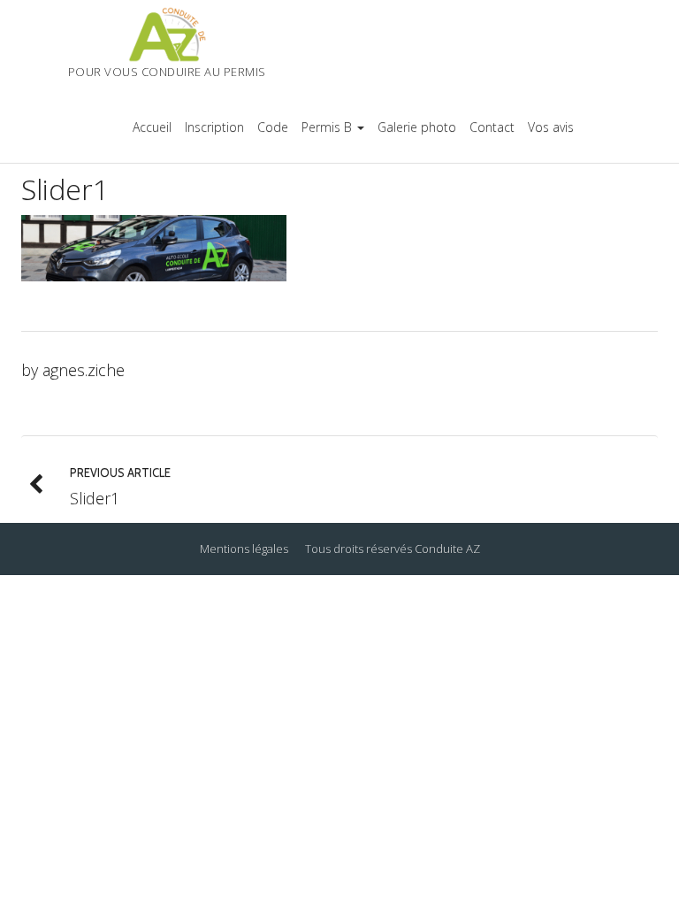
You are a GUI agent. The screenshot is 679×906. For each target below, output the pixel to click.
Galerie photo (417, 127)
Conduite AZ (447, 549)
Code (272, 127)
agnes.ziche (83, 369)
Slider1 (65, 189)
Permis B (326, 127)
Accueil (152, 127)
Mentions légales (244, 549)
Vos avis (551, 127)
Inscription (214, 127)
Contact (492, 127)
